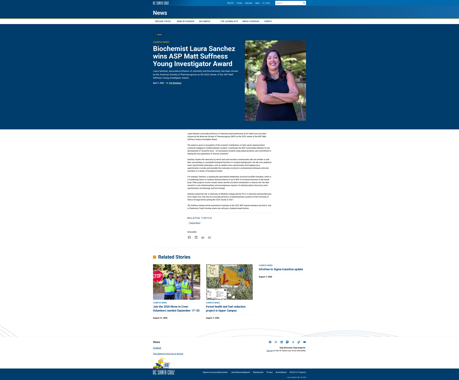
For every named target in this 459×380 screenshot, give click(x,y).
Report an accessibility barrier (215, 372)
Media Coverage (251, 21)
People (239, 3)
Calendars (249, 3)
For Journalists (229, 21)
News (160, 13)
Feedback (157, 348)
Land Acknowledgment (240, 372)
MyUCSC (230, 3)
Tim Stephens (175, 83)
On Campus (204, 21)
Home (159, 35)
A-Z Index (266, 3)
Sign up (270, 350)
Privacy (269, 372)
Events (268, 21)
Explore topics (163, 21)
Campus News (194, 223)
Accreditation (281, 372)
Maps (257, 3)
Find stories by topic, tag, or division (168, 353)
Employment (258, 372)
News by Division (185, 21)
